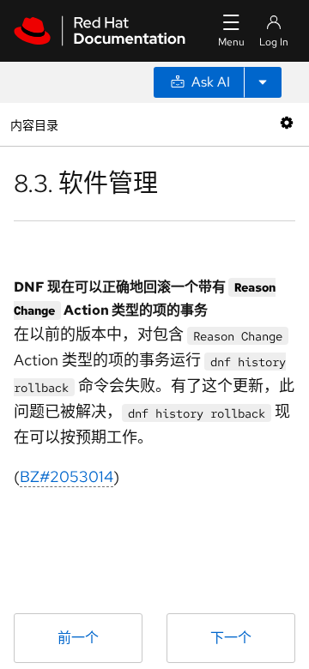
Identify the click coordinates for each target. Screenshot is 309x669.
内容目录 (33, 124)
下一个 (230, 638)
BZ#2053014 (66, 476)
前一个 (78, 638)
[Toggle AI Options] (263, 82)
